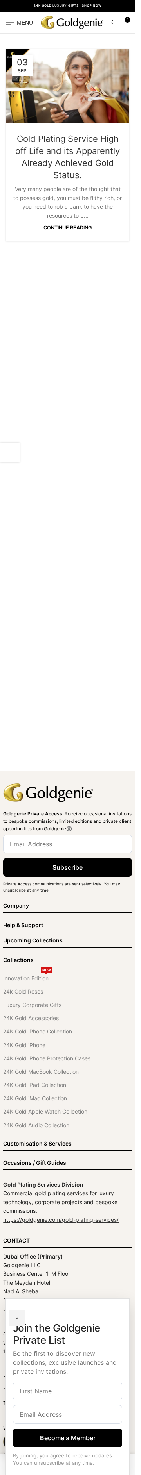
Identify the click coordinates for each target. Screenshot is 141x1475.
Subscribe (67, 867)
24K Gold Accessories (31, 1018)
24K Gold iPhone (24, 1045)
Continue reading (67, 228)
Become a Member (68, 1438)
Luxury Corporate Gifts (32, 1004)
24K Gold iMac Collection (35, 1098)
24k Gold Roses (23, 991)
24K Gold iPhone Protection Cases (46, 1058)
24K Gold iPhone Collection (37, 1031)
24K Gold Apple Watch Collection (45, 1111)
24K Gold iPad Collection (34, 1085)
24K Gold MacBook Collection (41, 1071)
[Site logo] (72, 21)
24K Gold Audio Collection (36, 1125)
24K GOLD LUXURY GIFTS (67, 5)
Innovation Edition (27, 977)
